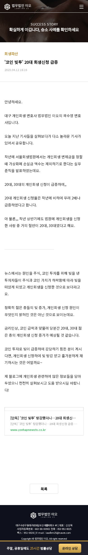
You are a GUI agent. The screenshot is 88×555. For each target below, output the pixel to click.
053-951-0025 (64, 529)
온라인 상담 (70, 548)
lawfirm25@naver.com (58, 532)
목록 (44, 488)
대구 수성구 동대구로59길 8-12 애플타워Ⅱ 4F (36, 525)
